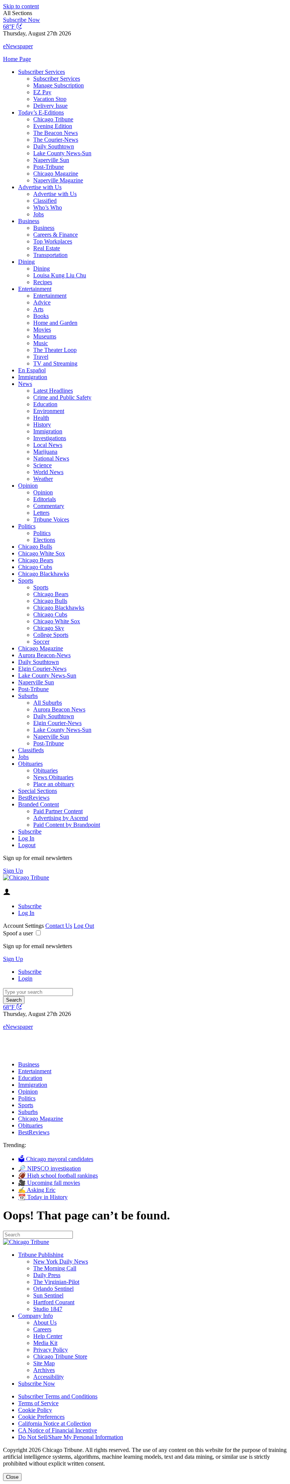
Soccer (41, 641)
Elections (44, 540)
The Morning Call (54, 1268)
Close (12, 1477)
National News (51, 458)
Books (41, 316)
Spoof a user (18, 933)
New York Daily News (60, 1261)
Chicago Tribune (53, 119)
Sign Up (13, 870)
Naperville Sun (51, 160)
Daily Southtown (53, 146)
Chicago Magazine (55, 173)
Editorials (44, 499)
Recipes (42, 282)
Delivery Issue (50, 106)
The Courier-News (55, 139)
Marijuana (45, 451)
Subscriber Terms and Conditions (57, 1396)
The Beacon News (55, 133)
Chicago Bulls (35, 546)
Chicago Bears (35, 560)
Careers (42, 1329)
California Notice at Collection (54, 1423)
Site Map (44, 1363)
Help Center (47, 1336)
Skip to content (21, 6)
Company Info (35, 1316)
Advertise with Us (40, 187)
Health (41, 418)
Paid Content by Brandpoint (66, 825)
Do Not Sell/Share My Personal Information (70, 1437)
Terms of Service (38, 1403)
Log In (26, 838)
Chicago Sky (48, 628)
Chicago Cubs (35, 567)
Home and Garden (55, 323)
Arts (38, 309)
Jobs (38, 214)
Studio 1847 (47, 1309)
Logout (26, 845)
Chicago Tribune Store (60, 1356)
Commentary (48, 506)
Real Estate (46, 248)
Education (45, 404)
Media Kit (45, 1343)
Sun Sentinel (48, 1295)
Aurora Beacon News (59, 709)
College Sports (50, 635)
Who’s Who (47, 207)
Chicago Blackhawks (43, 574)
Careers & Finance (55, 234)
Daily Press (46, 1275)
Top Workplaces (52, 241)
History (42, 424)
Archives (44, 1370)
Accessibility (48, 1377)
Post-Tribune (48, 167)
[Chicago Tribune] (26, 877)
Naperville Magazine (58, 180)
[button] (145, 13)
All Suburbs (47, 702)
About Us (45, 1322)
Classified (45, 200)
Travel (40, 356)
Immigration (32, 377)
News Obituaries (53, 777)
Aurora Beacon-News (44, 655)
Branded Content (38, 804)
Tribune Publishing (40, 1254)
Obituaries (30, 763)
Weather (43, 479)
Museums (44, 336)
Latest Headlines (53, 390)
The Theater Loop (55, 350)
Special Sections (37, 791)
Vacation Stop (49, 99)
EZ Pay (42, 92)
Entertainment (34, 289)
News (25, 384)
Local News (47, 445)
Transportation (50, 255)
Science (42, 465)
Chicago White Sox (41, 553)
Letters (41, 512)
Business (28, 221)
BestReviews (33, 797)
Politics (26, 526)
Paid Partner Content (58, 811)
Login (25, 978)
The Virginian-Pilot (56, 1282)
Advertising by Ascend (60, 818)
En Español (32, 370)
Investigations (49, 438)
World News (48, 472)
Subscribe (30, 831)
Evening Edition (52, 126)
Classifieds (31, 750)
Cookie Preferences (41, 1417)
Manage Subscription (58, 85)
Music (40, 343)
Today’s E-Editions (41, 112)
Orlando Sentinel (53, 1288)
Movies (42, 329)
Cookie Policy (35, 1410)
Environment (48, 411)
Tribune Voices (51, 519)
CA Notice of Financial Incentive (57, 1430)
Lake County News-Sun (62, 153)
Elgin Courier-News (42, 669)
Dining (26, 262)
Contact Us (58, 926)
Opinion (28, 485)
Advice (42, 302)
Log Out (84, 926)
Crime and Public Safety (62, 397)
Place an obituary (53, 784)
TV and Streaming (55, 363)
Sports (25, 580)
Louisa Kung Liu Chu (59, 275)
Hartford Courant (53, 1302)
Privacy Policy (50, 1349)
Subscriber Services (41, 72)
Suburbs (28, 696)
